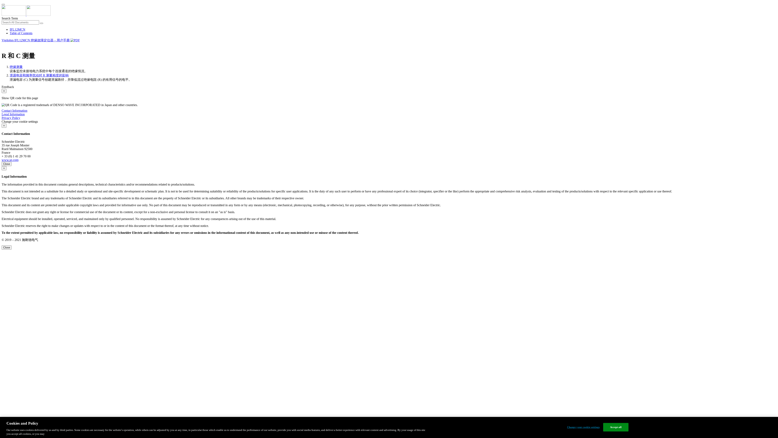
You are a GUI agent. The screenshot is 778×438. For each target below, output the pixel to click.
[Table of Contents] (3, 45)
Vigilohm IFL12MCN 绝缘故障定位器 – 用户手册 (36, 40)
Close (6, 163)
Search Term (10, 18)
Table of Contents (21, 33)
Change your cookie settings (583, 427)
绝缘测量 (16, 67)
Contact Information (14, 110)
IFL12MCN (17, 29)
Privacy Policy (11, 118)
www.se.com (10, 160)
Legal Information (13, 114)
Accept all (616, 427)
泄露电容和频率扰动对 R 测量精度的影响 (39, 75)
